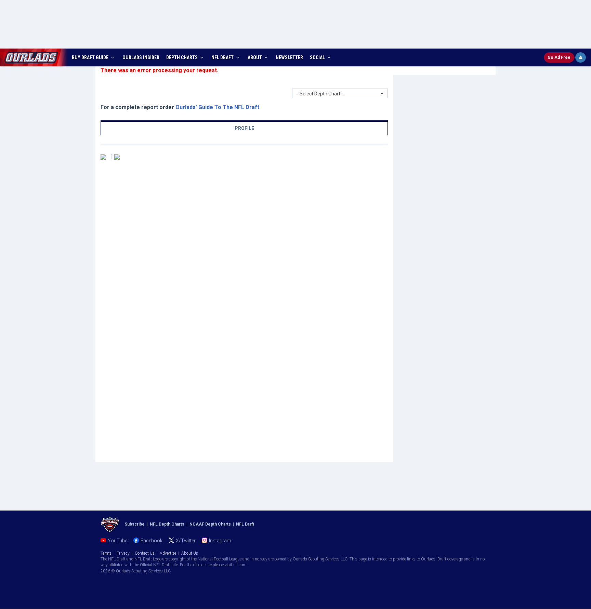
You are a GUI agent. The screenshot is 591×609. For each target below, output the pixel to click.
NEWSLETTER (289, 57)
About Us (189, 553)
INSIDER (140, 57)
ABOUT (255, 57)
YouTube (117, 540)
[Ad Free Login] (580, 57)
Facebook (151, 540)
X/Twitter (186, 540)
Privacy (123, 553)
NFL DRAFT (223, 57)
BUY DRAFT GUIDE (90, 57)
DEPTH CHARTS (182, 57)
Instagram (220, 540)
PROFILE (244, 128)
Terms (106, 553)
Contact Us (145, 553)
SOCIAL (318, 57)
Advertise (168, 553)
